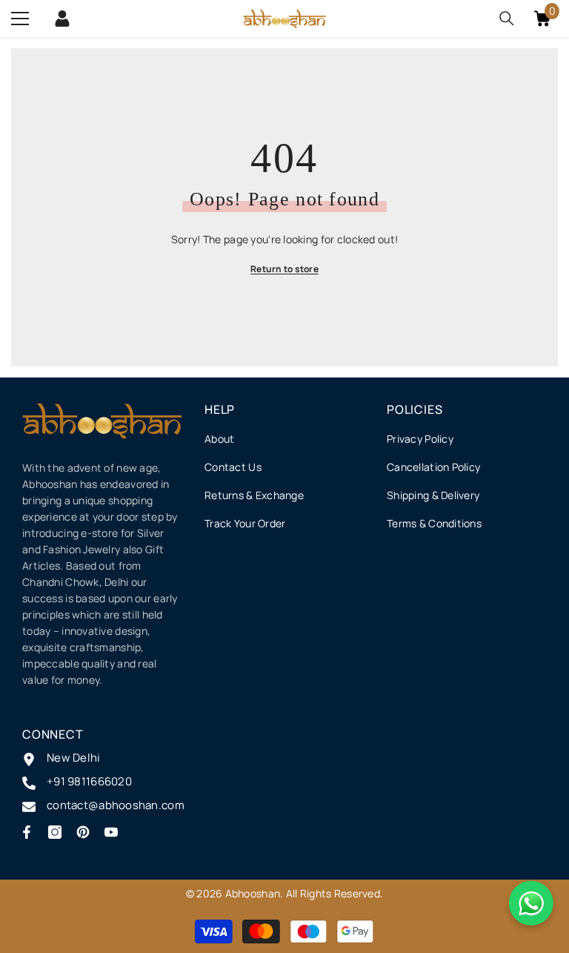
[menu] (20, 18)
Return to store (284, 269)
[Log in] (62, 18)
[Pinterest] (83, 832)
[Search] (507, 18)
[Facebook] (27, 832)
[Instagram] (55, 832)
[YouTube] (111, 832)
